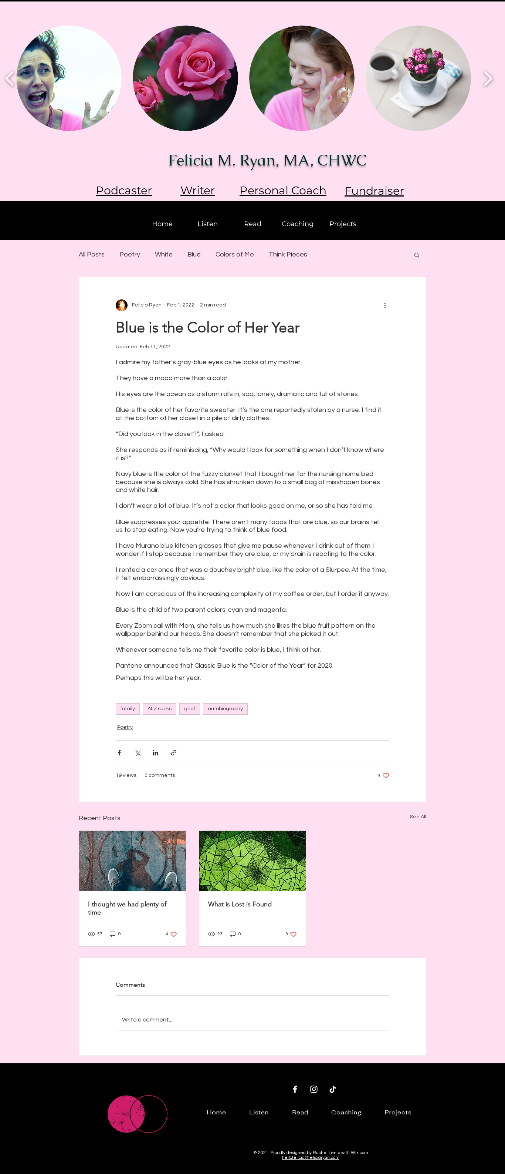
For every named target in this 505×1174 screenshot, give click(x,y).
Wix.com (359, 1152)
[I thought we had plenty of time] (132, 861)
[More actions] (384, 305)
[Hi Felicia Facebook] (295, 1089)
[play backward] (9, 78)
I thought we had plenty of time (127, 908)
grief (189, 708)
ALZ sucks (160, 708)
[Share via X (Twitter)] (137, 752)
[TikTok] (333, 1089)
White (164, 254)
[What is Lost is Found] (252, 861)
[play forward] (487, 78)
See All (418, 816)
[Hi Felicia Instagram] (314, 1089)
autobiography (225, 708)
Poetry (129, 254)
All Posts (92, 254)
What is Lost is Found (240, 904)
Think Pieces (288, 254)
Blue (194, 254)
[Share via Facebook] (119, 752)
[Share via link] (173, 752)
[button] (416, 255)
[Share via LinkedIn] (155, 752)
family (128, 708)
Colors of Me (235, 254)
